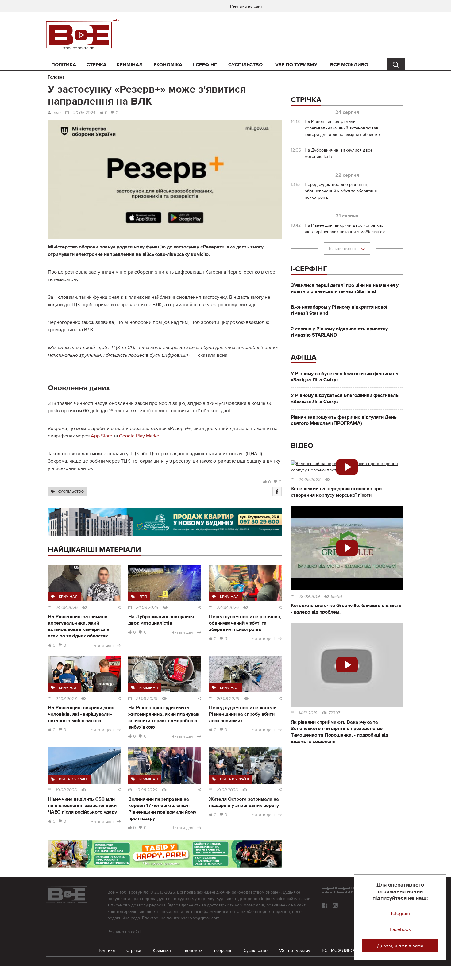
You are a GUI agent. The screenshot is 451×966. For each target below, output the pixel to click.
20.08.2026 (228, 698)
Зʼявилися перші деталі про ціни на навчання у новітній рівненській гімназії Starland (345, 288)
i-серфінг (205, 65)
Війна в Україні (73, 779)
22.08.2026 (228, 607)
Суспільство (245, 65)
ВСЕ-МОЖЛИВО (349, 65)
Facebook (400, 929)
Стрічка (96, 65)
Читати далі (102, 645)
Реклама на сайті (246, 6)
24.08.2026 (67, 607)
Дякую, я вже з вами (400, 945)
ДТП (143, 597)
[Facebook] (277, 491)
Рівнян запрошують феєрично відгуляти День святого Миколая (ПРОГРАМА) (344, 420)
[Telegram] (335, 905)
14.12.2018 (308, 713)
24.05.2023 (310, 479)
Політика (63, 65)
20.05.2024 (84, 112)
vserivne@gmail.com (200, 918)
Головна (56, 77)
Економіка (168, 65)
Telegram (400, 913)
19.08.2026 (66, 790)
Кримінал (130, 65)
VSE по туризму (296, 65)
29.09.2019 (309, 596)
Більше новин (343, 248)
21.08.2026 (66, 698)
